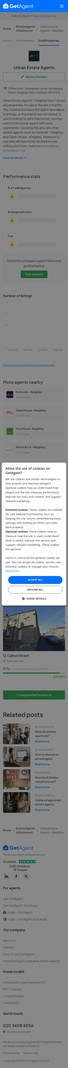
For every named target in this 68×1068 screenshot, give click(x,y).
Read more (12, 571)
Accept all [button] (35, 580)
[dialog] (34, 534)
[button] (34, 598)
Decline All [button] (35, 589)
